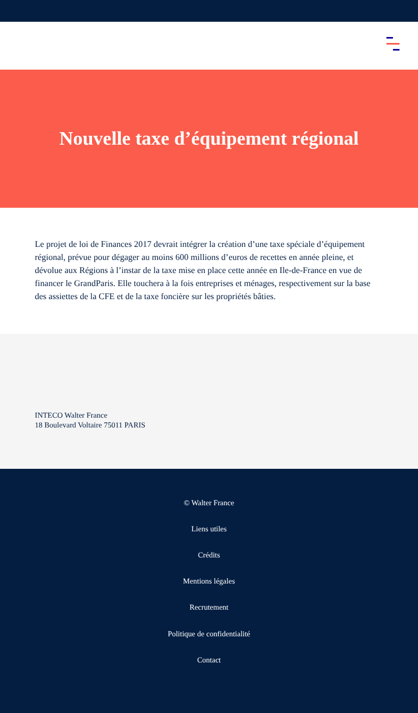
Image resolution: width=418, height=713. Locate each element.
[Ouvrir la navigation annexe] (17, 10)
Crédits (209, 555)
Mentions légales (209, 582)
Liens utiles (209, 529)
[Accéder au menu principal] (393, 43)
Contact (209, 660)
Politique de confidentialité (209, 634)
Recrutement (209, 608)
